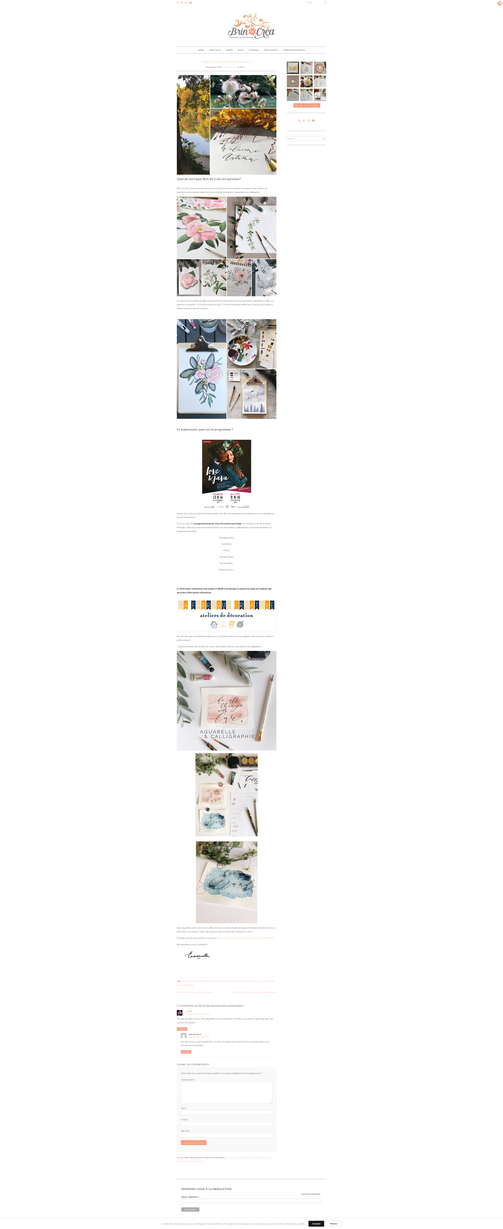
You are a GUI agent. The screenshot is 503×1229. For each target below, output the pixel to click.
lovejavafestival (235, 981)
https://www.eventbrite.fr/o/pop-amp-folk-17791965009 (245, 938)
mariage (246, 981)
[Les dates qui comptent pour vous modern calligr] (306, 95)
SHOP (229, 50)
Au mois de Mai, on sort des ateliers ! (195, 992)
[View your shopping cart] (499, 3)
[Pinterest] (181, 3)
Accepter (316, 1224)
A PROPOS (254, 50)
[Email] (191, 3)
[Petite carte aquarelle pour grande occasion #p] (293, 68)
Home (201, 50)
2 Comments (229, 67)
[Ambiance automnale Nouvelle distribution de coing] (293, 81)
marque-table (268, 981)
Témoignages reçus (294, 50)
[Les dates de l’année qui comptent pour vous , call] (320, 81)
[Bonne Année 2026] (320, 68)
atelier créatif (195, 981)
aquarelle (185, 981)
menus (179, 985)
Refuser (333, 1224)
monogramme (188, 985)
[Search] (325, 2)
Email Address (190, 1197)
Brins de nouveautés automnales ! (227, 61)
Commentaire (188, 1079)
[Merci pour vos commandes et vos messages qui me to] (320, 95)
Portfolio (215, 50)
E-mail (184, 1119)
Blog (241, 50)
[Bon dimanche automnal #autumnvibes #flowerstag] (306, 81)
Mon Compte (271, 50)
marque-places (256, 981)
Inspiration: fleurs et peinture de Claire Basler (253, 992)
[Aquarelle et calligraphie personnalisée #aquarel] (306, 68)
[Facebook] (177, 3)
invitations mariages (220, 981)
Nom (184, 1108)
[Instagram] (186, 3)
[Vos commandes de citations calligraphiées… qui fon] (293, 95)
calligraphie (206, 981)
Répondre (182, 1029)
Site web (185, 1130)
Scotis (187, 1011)
